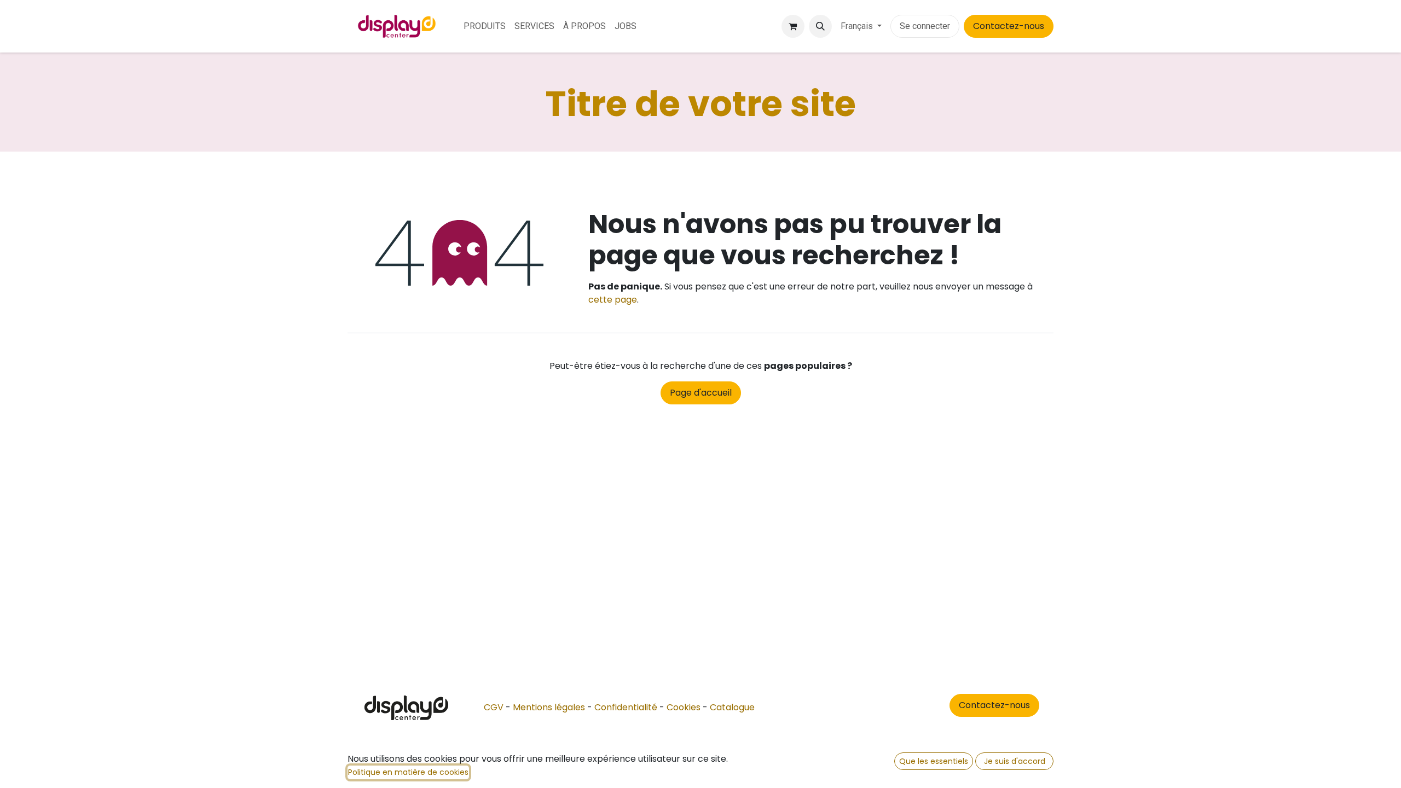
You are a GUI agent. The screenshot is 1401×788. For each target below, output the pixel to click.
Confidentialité (625, 707)
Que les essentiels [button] (933, 761)
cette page (612, 299)
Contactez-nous (1008, 26)
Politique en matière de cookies (408, 772)
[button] (820, 26)
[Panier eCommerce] (792, 26)
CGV (493, 707)
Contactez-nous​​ (994, 705)
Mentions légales (549, 707)
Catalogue (732, 707)
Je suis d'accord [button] (1014, 761)
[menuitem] (484, 26)
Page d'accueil (701, 392)
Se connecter (925, 26)
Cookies (683, 707)
